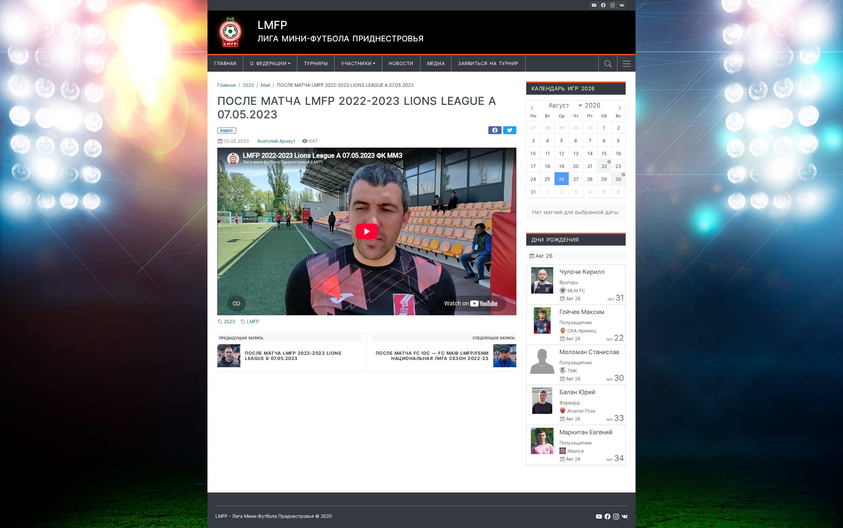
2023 (229, 321)
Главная (225, 63)
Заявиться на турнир (488, 63)
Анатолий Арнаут (276, 141)
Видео (226, 130)
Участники (356, 63)
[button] (627, 64)
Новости (401, 63)
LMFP (253, 321)
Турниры (316, 63)
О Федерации (268, 63)
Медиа (436, 63)
